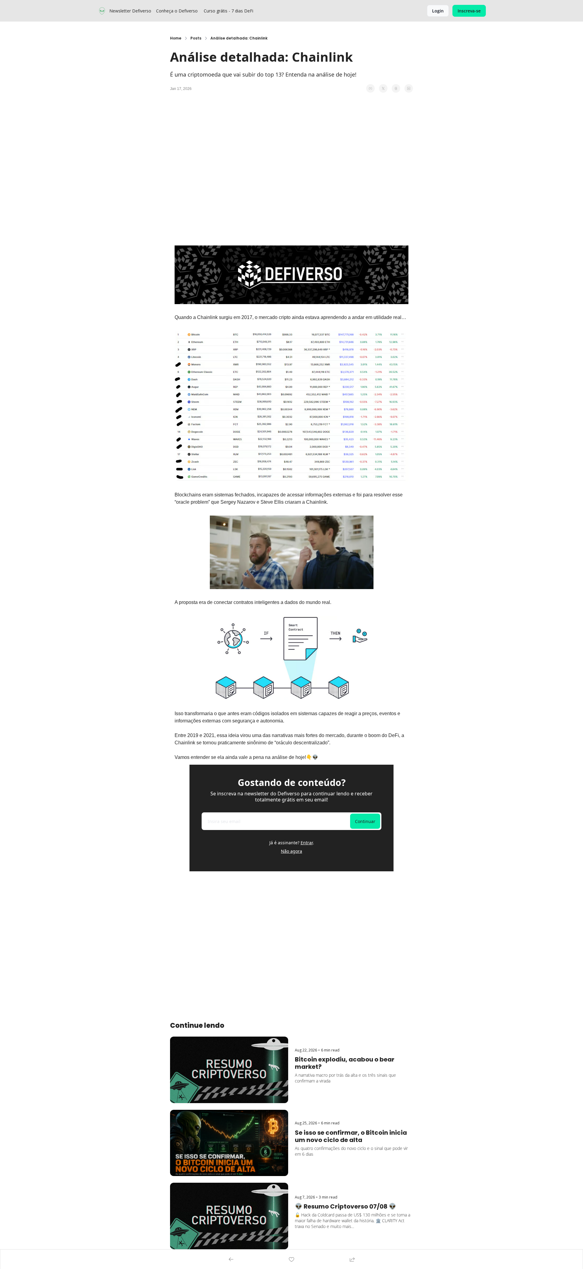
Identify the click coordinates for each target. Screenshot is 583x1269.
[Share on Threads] (396, 88)
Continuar (365, 821)
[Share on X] (383, 88)
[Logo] (102, 11)
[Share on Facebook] (370, 88)
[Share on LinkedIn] (408, 88)
